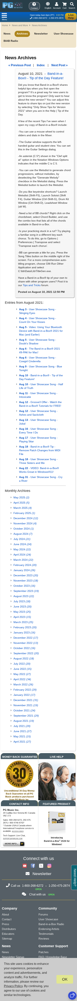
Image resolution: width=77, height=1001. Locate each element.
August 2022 (23, 658)
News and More (20, 25)
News (7, 33)
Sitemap (7, 938)
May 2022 (22, 674)
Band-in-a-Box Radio (51, 924)
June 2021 (22, 731)
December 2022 (25, 637)
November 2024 (25, 523)
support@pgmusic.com (12, 838)
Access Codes (18, 831)
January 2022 (24, 694)
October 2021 (24, 710)
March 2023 (23, 622)
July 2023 (21, 601)
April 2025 (21, 502)
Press (5, 924)
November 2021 (25, 705)
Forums (43, 914)
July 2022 (21, 663)
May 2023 (22, 611)
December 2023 (25, 575)
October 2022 (24, 648)
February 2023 (25, 627)
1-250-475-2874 (56, 18)
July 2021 (21, 726)
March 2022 (23, 684)
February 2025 (24, 513)
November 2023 (25, 580)
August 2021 (23, 720)
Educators (8, 933)
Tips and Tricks (32, 285)
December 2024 (25, 518)
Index (41, 65)
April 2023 (22, 616)
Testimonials (46, 933)
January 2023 (24, 632)
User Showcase (63, 33)
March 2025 (22, 507)
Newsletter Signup (13, 957)
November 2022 (25, 642)
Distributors (9, 928)
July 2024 (21, 539)
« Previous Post (19, 65)
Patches (43, 952)
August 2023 (23, 596)
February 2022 (25, 689)
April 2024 (22, 554)
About (5, 914)
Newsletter (41, 33)
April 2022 (22, 679)
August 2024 (23, 533)
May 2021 (22, 736)
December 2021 (25, 700)
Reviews (43, 938)
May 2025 (21, 497)
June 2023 (22, 606)
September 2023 (26, 590)
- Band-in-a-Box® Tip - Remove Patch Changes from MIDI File (39, 450)
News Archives (39, 25)
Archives (22, 33)
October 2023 (24, 585)
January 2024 (24, 570)
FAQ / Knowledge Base (52, 957)
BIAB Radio (11, 40)
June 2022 (22, 668)
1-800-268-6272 (40, 18)
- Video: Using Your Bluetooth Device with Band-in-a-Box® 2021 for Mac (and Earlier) (41, 331)
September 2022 (26, 653)
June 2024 (22, 544)
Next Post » (59, 65)
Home (5, 25)
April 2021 (22, 741)
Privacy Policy (13, 986)
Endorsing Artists (48, 928)
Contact (6, 919)
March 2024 (23, 559)
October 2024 (23, 528)
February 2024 (25, 564)
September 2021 (26, 715)
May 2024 (22, 549)
